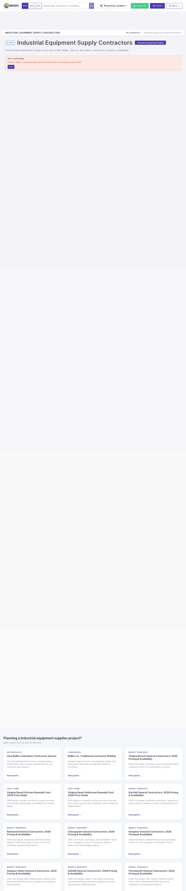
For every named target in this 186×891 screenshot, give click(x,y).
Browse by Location (114, 5)
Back (11, 43)
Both (25, 6)
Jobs (31, 6)
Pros (38, 6)
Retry (11, 67)
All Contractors (133, 33)
